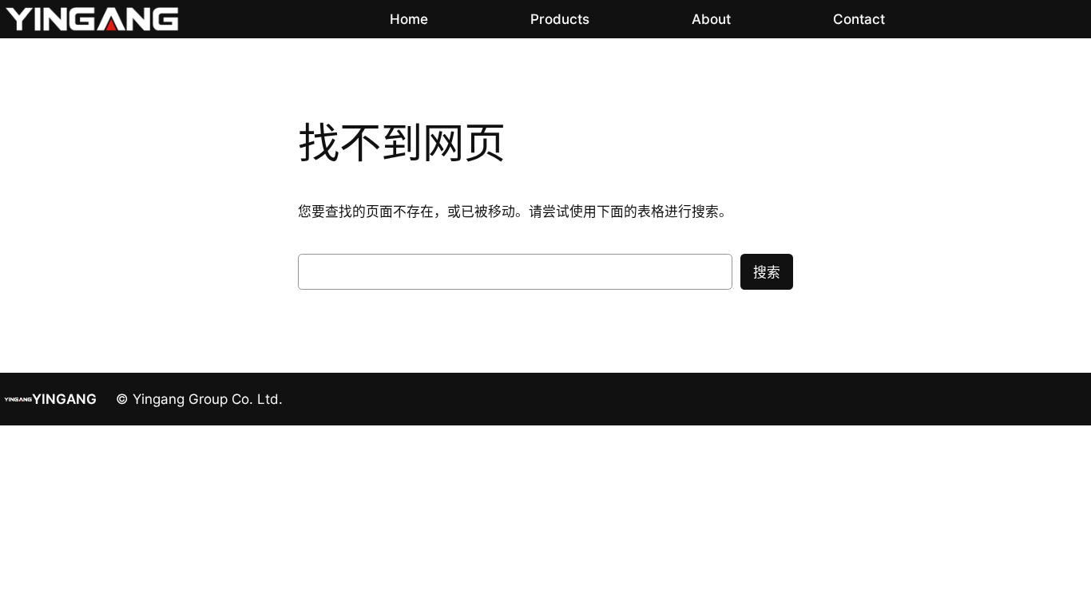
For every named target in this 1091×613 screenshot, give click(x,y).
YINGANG (64, 399)
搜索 (766, 272)
